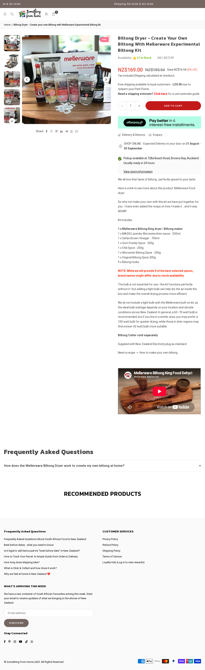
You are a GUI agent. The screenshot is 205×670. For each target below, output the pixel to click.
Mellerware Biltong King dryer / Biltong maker (152, 228)
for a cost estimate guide (176, 93)
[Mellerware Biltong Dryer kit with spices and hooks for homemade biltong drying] (12, 97)
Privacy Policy (110, 539)
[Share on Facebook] (46, 131)
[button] (53, 14)
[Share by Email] (76, 131)
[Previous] (27, 80)
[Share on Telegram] (66, 131)
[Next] (106, 80)
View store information (138, 171)
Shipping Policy (111, 550)
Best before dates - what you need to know (29, 544)
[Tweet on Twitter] (51, 131)
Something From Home (20, 661)
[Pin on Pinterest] (56, 131)
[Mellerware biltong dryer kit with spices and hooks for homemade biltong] (12, 79)
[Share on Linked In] (61, 131)
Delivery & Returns (133, 134)
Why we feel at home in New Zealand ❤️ (27, 573)
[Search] (12, 14)
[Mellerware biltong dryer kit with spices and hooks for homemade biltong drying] (12, 61)
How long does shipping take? (22, 562)
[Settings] (46, 14)
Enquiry (157, 134)
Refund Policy (110, 544)
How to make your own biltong (159, 352)
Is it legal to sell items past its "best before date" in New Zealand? (42, 550)
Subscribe (16, 622)
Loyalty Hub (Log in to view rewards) (123, 562)
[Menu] (4, 14)
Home (7, 24)
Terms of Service (112, 556)
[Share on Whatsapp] (71, 131)
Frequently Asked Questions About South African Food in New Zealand (45, 539)
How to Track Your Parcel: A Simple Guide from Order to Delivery (41, 556)
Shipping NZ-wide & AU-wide (120, 3)
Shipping (139, 75)
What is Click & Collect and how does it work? (30, 568)
